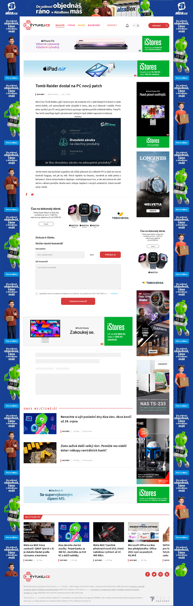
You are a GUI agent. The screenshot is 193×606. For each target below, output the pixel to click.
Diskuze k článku (44, 237)
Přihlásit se (110, 254)
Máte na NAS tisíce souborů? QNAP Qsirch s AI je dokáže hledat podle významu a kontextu (39, 550)
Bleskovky (94, 25)
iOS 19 (87, 601)
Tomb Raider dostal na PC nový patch (68, 86)
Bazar (81, 25)
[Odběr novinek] (127, 26)
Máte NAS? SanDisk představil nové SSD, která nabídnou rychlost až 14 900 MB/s (108, 550)
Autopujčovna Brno (134, 598)
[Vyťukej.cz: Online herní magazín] (37, 25)
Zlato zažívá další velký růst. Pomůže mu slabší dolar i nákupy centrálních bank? (94, 448)
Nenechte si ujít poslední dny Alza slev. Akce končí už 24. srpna (96, 419)
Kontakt (112, 25)
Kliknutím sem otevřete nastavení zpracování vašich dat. (60, 593)
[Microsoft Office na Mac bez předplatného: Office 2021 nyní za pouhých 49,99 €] (143, 532)
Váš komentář (41, 261)
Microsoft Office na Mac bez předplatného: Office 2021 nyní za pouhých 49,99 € (142, 550)
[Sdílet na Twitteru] (32, 195)
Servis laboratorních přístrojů (114, 598)
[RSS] (167, 574)
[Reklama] (11, 8)
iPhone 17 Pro (68, 601)
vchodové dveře (54, 601)
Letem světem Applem (49, 598)
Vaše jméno (40, 248)
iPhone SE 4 (79, 601)
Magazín (60, 25)
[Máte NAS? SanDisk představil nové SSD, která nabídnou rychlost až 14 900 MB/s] (108, 532)
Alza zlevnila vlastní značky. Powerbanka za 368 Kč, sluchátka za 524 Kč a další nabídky (72, 550)
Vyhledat (156, 25)
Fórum (71, 25)
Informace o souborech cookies (104, 589)
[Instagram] (160, 574)
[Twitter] (154, 574)
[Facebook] (147, 574)
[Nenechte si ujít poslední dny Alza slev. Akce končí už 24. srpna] (40, 423)
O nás (35, 593)
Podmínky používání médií (47, 589)
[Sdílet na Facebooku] (26, 195)
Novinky (40, 94)
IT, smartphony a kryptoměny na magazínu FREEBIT (80, 598)
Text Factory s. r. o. (54, 586)
